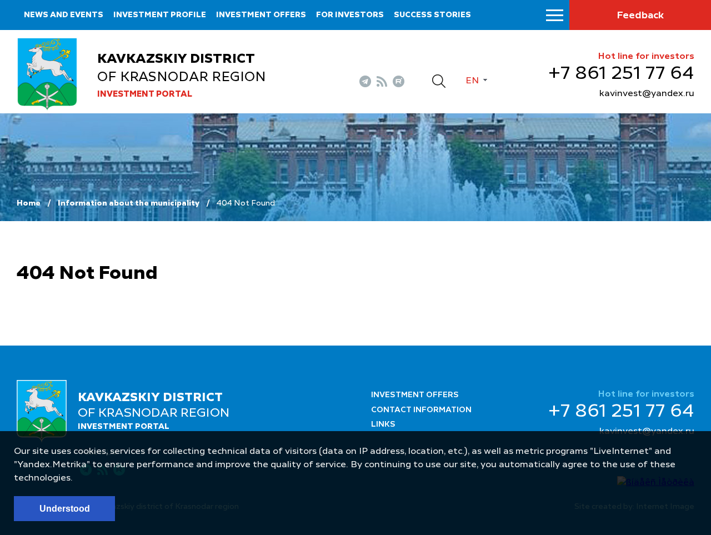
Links (383, 424)
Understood (64, 508)
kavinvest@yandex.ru (646, 93)
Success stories (432, 15)
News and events (63, 15)
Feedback (640, 16)
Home (29, 203)
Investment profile (159, 15)
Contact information (421, 410)
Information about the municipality (128, 203)
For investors (350, 15)
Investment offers (261, 15)
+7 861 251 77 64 (621, 74)
